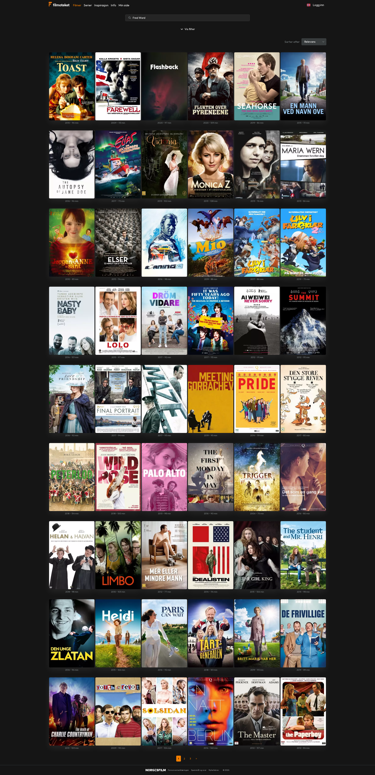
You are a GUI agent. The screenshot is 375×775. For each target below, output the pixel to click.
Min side (124, 5)
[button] (308, 5)
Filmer (77, 5)
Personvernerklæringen (178, 770)
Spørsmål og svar (198, 770)
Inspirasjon (101, 5)
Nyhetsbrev (214, 770)
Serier (88, 5)
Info (113, 5)
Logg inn (318, 5)
